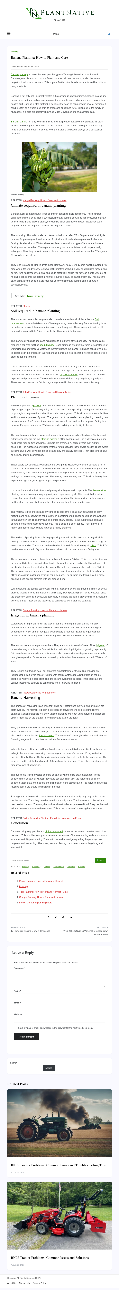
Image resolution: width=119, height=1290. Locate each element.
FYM (93, 545)
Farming (15, 51)
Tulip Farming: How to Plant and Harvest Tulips (47, 392)
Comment (19, 968)
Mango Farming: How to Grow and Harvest (44, 200)
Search (13, 1063)
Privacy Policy (39, 1283)
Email (17, 1002)
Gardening (36, 866)
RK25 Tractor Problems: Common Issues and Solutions (50, 1258)
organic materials (68, 374)
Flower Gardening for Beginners (39, 692)
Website (18, 1014)
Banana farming (19, 121)
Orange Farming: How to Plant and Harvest (45, 610)
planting (37, 405)
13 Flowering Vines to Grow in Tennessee (30, 931)
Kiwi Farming (35, 295)
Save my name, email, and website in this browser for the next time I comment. (55, 1028)
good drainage (47, 345)
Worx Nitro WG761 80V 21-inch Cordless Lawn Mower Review (85, 933)
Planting (27, 306)
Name (17, 991)
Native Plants (59, 866)
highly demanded (54, 831)
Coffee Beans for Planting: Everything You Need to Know (52, 818)
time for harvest (46, 735)
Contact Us (24, 1283)
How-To (47, 866)
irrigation (100, 645)
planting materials (50, 439)
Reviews (81, 866)
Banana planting (19, 74)
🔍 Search (100, 860)
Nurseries (71, 866)
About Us (11, 1283)
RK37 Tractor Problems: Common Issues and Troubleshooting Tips (58, 1165)
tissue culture (99, 490)
